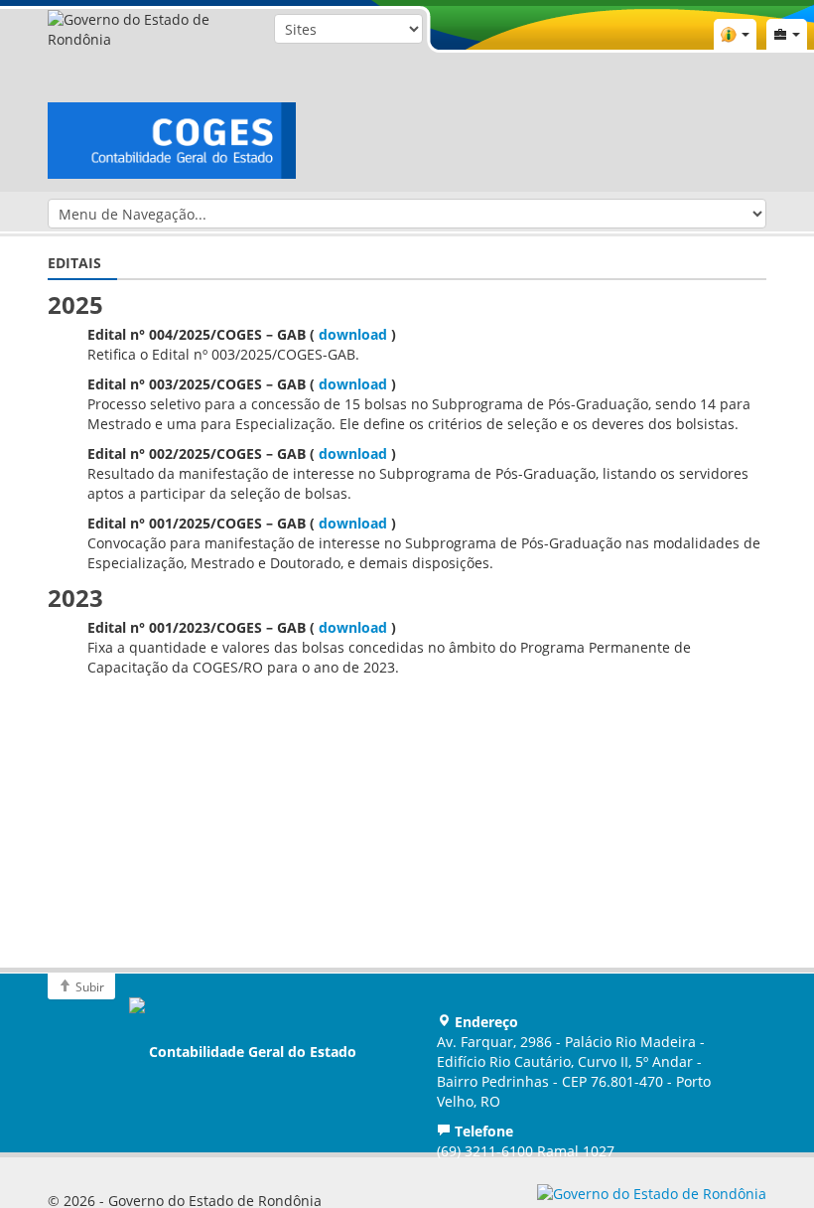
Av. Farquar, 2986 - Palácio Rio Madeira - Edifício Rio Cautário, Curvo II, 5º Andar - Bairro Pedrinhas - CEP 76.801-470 (574, 1071)
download (353, 334)
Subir (88, 986)
